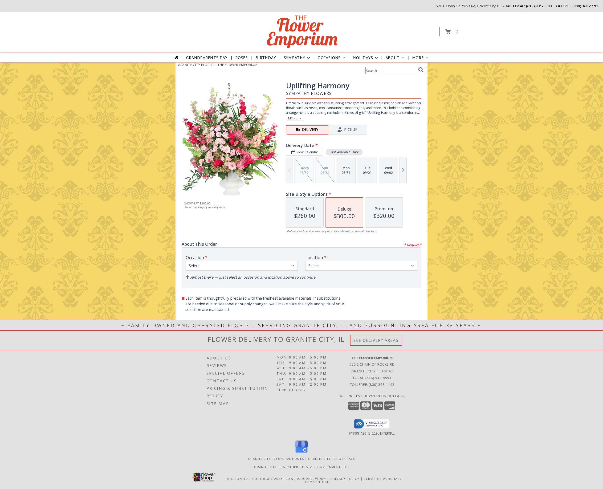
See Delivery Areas (376, 340)
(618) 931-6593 (539, 6)
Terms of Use (316, 482)
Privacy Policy (344, 479)
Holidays (363, 57)
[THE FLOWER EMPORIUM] (301, 30)
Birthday (266, 57)
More (418, 57)
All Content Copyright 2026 (255, 479)
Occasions (329, 57)
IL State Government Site (325, 467)
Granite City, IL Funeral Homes (276, 458)
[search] (421, 70)
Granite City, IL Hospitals (331, 458)
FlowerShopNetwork (305, 479)
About (393, 57)
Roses (241, 57)
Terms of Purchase (383, 479)
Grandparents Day (207, 57)
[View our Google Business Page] (301, 453)
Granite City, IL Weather (276, 467)
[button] (451, 31)
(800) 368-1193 (585, 6)
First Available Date (344, 152)
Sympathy (294, 57)
